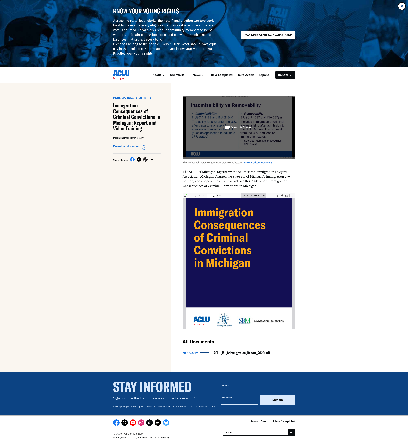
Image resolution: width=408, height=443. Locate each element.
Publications (123, 98)
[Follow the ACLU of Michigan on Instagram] (141, 423)
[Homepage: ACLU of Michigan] (124, 75)
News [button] (197, 75)
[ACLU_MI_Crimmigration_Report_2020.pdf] (239, 354)
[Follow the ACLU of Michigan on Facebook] (116, 423)
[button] (145, 160)
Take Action (246, 75)
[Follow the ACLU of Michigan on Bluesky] (166, 423)
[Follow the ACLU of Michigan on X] (124, 423)
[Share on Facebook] (132, 160)
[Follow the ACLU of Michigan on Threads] (158, 423)
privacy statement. (206, 406)
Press (254, 421)
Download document (127, 146)
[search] (291, 432)
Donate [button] (283, 75)
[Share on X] (139, 160)
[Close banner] (402, 6)
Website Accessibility (159, 437)
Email (225, 385)
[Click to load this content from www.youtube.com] (239, 127)
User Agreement (120, 437)
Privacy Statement (139, 437)
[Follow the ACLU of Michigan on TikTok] (149, 423)
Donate (265, 421)
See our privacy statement (258, 162)
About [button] (157, 75)
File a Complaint (221, 75)
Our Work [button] (177, 75)
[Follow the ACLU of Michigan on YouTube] (133, 423)
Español (264, 75)
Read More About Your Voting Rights (268, 34)
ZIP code (227, 397)
